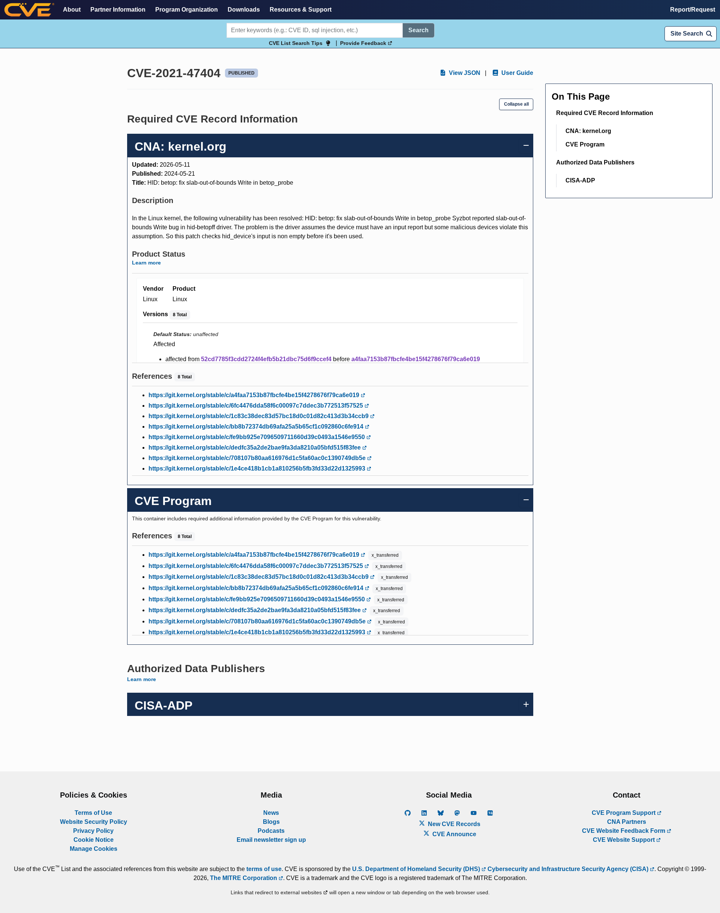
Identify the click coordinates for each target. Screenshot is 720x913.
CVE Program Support (624, 813)
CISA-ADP (580, 180)
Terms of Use (93, 813)
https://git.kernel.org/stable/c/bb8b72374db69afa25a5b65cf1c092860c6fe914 (256, 426)
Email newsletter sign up (271, 840)
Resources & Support (301, 9)
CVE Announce (453, 834)
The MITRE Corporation (244, 878)
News (271, 813)
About (72, 9)
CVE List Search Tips (295, 43)
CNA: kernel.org (588, 131)
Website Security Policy (93, 822)
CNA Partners (626, 822)
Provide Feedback (364, 43)
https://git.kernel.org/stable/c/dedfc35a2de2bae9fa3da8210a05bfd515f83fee (255, 447)
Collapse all (516, 104)
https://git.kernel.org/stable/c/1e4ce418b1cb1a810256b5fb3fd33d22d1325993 (257, 468)
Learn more (146, 263)
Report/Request (692, 9)
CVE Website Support (624, 840)
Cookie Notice (94, 840)
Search (418, 30)
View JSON (463, 73)
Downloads (244, 9)
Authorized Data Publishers (595, 162)
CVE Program (585, 144)
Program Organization (186, 9)
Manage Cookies (93, 849)
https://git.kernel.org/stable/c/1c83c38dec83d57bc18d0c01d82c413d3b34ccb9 (259, 416)
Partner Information (118, 9)
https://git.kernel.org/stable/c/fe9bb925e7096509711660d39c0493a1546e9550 (257, 437)
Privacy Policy (93, 831)
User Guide (516, 73)
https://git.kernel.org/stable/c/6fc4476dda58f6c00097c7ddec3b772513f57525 (256, 405)
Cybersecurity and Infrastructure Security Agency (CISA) (568, 869)
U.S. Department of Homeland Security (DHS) (417, 869)
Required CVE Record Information (604, 113)
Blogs (271, 822)
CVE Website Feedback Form (624, 831)
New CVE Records (453, 824)
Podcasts (271, 831)
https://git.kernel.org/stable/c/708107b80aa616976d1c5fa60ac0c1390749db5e (257, 458)
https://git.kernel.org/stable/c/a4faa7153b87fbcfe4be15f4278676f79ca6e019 (254, 395)
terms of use (264, 869)
